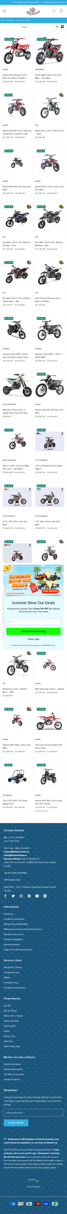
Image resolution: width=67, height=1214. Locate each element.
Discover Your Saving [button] (33, 631)
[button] (7, 568)
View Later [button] (33, 639)
